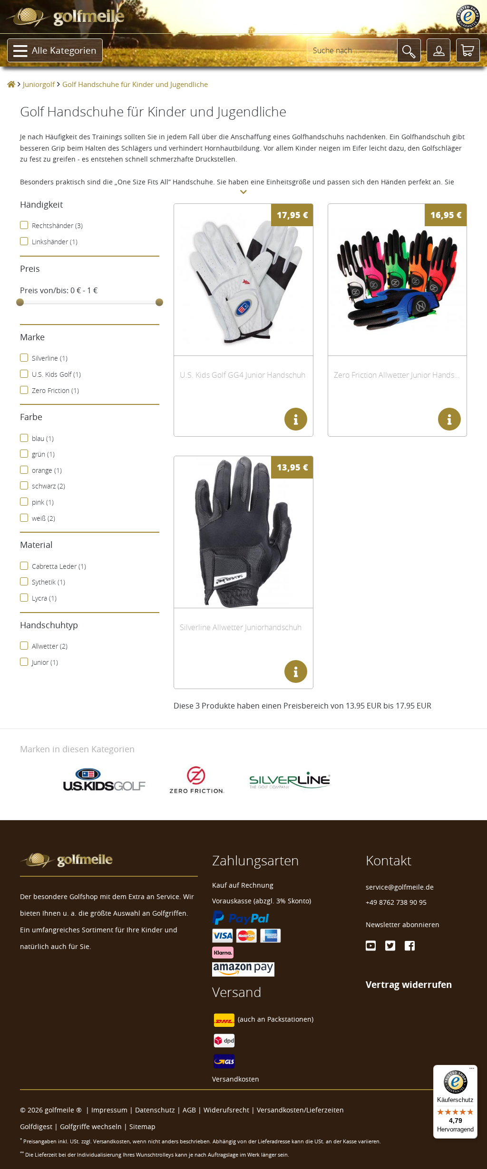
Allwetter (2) (50, 646)
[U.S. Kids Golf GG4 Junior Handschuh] (243, 279)
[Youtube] (371, 945)
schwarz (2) (48, 485)
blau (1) (43, 438)
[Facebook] (410, 945)
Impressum (109, 1109)
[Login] (438, 50)
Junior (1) (45, 662)
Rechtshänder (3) (57, 225)
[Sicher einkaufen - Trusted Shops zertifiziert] (468, 17)
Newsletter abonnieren (402, 924)
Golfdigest (36, 1126)
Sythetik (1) (48, 581)
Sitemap (142, 1126)
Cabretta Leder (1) (59, 566)
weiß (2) (43, 518)
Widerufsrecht (226, 1109)
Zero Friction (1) (55, 390)
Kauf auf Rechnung (242, 885)
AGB (189, 1109)
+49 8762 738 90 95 (396, 902)
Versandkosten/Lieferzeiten (300, 1109)
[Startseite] (11, 84)
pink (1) (43, 502)
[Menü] (471, 1070)
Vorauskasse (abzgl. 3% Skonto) (261, 900)
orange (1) (47, 470)
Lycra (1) (44, 598)
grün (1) (43, 454)
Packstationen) (290, 1019)
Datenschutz (155, 1109)
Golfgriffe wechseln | (94, 1126)
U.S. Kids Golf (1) (56, 374)
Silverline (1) (50, 358)
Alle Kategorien (64, 50)
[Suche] (409, 50)
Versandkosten (235, 1078)
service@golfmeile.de (400, 886)
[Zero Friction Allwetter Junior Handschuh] (397, 279)
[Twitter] (390, 945)
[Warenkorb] (468, 50)
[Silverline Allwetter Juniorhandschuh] (243, 532)
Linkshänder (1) (55, 241)
